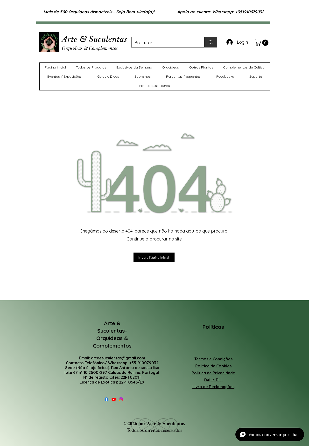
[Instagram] (121, 399)
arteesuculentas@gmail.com (118, 358)
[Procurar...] (210, 42)
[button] (262, 43)
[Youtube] (113, 399)
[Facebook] (106, 399)
